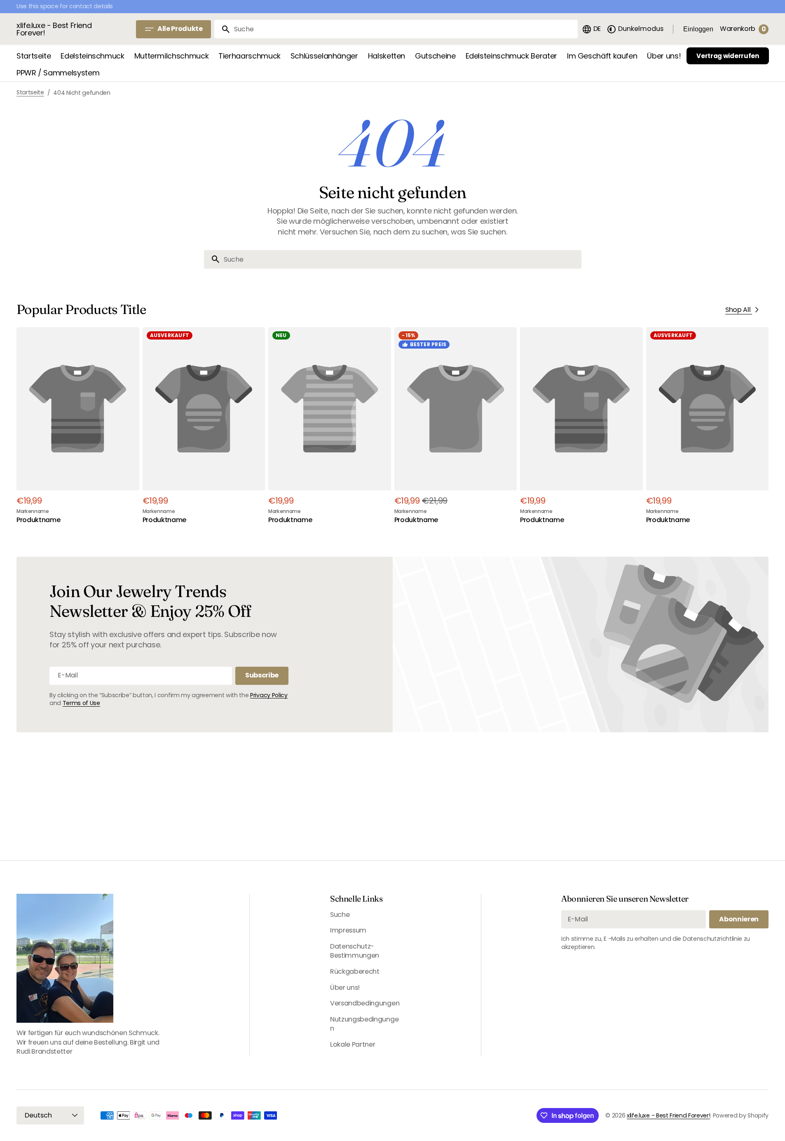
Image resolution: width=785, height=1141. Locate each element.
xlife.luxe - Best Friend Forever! (668, 1115)
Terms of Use (81, 703)
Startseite (30, 92)
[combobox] (404, 29)
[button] (591, 29)
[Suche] (222, 29)
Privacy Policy (269, 695)
